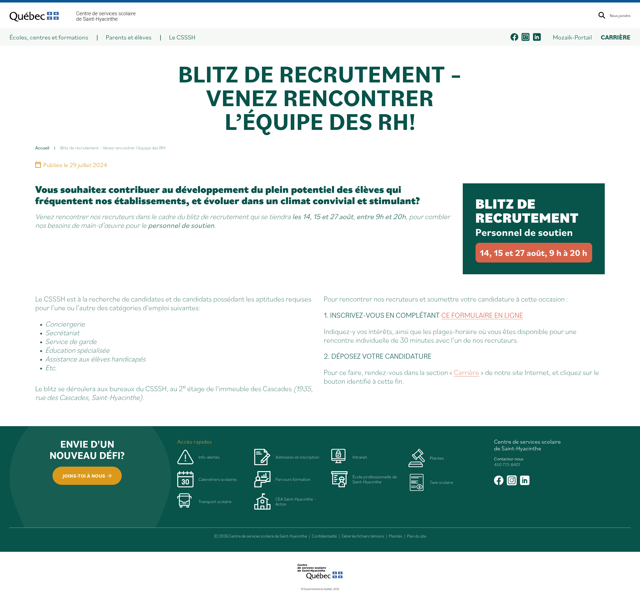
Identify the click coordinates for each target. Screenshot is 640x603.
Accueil (42, 147)
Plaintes (395, 536)
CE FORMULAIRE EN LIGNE (482, 315)
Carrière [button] (615, 37)
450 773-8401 (507, 464)
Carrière (466, 372)
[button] (53, 37)
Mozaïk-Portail (572, 37)
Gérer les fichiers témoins (363, 536)
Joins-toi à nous (84, 476)
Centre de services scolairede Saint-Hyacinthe (106, 16)
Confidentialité (324, 536)
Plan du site (416, 536)
